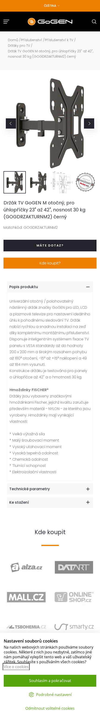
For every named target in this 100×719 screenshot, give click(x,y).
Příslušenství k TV (59, 40)
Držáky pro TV (19, 45)
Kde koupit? (50, 263)
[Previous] (11, 123)
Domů (13, 40)
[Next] (89, 123)
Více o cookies (16, 666)
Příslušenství (31, 40)
